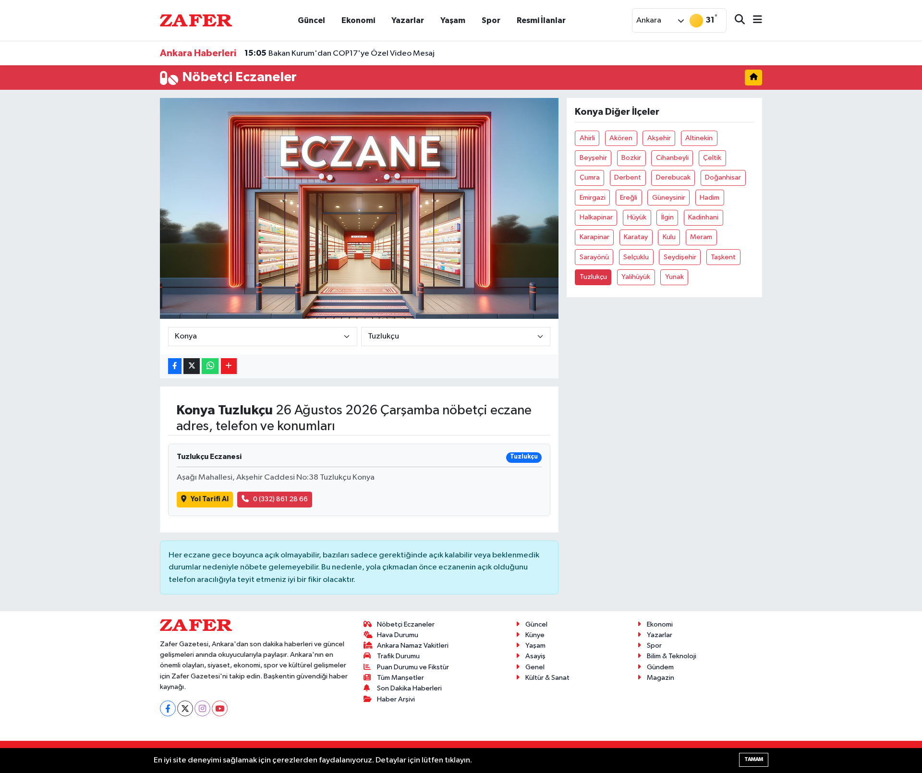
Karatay (636, 237)
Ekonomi (358, 20)
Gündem (660, 667)
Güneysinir (668, 197)
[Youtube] (220, 708)
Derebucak (673, 177)
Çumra (590, 177)
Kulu (669, 237)
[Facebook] (168, 708)
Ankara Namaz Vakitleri (413, 645)
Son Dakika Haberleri (409, 688)
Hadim (709, 197)
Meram (701, 237)
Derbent (627, 177)
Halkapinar (596, 217)
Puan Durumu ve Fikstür (413, 667)
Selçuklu (636, 257)
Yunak (674, 276)
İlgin (667, 217)
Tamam (753, 759)
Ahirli (587, 138)
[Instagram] (202, 708)
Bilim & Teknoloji (671, 656)
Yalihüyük (635, 276)
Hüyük (636, 217)
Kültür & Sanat (547, 677)
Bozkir (631, 157)
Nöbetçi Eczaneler (406, 624)
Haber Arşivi (396, 699)
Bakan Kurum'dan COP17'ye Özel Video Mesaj (339, 53)
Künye (535, 635)
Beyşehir (593, 157)
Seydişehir (680, 257)
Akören (620, 138)
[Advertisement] (117, 242)
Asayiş (535, 656)
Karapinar (594, 237)
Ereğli (628, 197)
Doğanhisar (723, 177)
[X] (185, 708)
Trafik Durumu (398, 656)
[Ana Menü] (753, 20)
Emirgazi (593, 197)
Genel (535, 667)
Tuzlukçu (593, 276)
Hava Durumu (397, 635)
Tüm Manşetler (400, 677)
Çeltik (712, 157)
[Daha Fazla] (229, 366)
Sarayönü (594, 257)
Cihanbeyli (672, 157)
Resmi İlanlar (541, 20)
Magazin (660, 677)
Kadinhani (703, 217)
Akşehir (659, 138)
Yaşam (452, 20)
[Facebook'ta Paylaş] (175, 366)
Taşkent (723, 257)
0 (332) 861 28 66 (280, 499)
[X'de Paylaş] (191, 366)
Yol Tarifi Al (210, 499)
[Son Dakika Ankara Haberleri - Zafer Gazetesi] (196, 20)
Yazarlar (407, 20)
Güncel (311, 20)
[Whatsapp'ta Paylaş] (210, 366)
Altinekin (699, 138)
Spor (491, 20)
